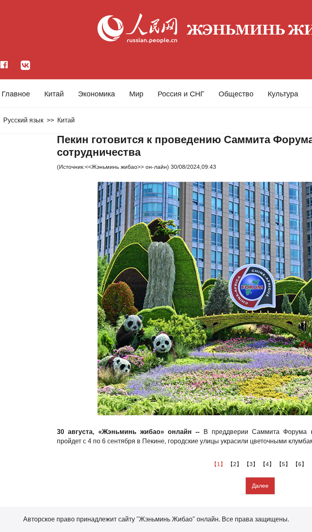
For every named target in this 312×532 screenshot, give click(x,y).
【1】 (219, 464)
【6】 (300, 464)
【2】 (236, 464)
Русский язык (23, 120)
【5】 (284, 464)
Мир (136, 94)
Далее (260, 485)
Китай (54, 94)
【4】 (268, 464)
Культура (283, 94)
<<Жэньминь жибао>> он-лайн (126, 167)
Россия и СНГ (181, 94)
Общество (236, 94)
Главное (16, 94)
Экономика (96, 94)
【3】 (252, 464)
